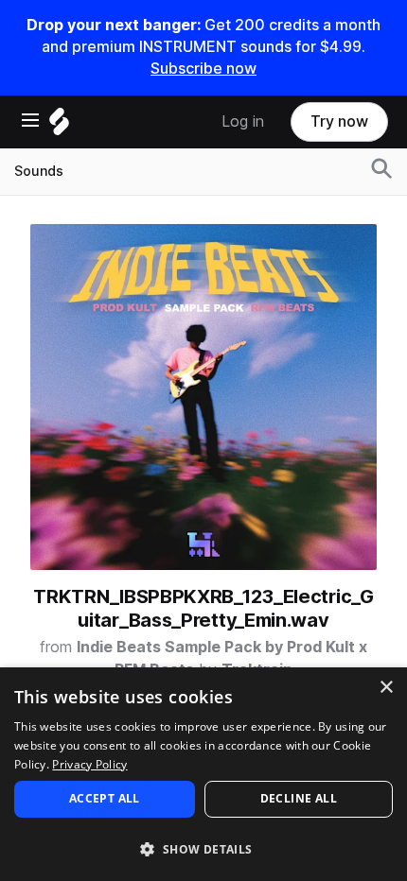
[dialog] (203, 774)
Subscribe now (203, 69)
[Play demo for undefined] (203, 397)
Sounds (38, 171)
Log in (242, 121)
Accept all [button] (104, 798)
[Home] (59, 126)
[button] (203, 848)
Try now (339, 121)
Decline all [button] (298, 798)
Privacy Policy (89, 764)
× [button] (386, 688)
